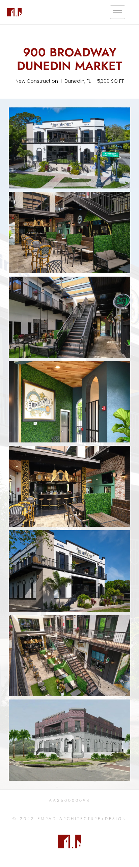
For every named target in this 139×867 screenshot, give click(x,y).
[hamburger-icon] (117, 12)
